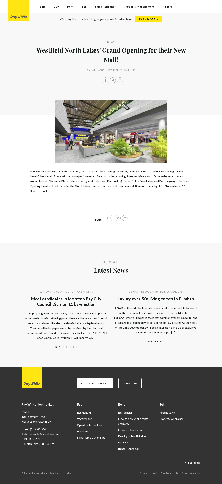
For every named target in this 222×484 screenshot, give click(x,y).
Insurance (124, 442)
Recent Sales (167, 412)
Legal (154, 473)
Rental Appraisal (128, 448)
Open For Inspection (89, 425)
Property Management (139, 6)
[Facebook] (105, 80)
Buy (79, 404)
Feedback (166, 473)
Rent (121, 404)
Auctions (82, 431)
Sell (162, 404)
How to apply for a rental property (133, 421)
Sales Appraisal (105, 6)
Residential (84, 412)
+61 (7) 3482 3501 (36, 429)
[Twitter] (113, 80)
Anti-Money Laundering (188, 473)
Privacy (143, 473)
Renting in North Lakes (132, 436)
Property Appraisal (171, 418)
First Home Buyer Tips (91, 437)
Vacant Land (84, 418)
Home (41, 6)
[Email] (120, 80)
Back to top (194, 462)
